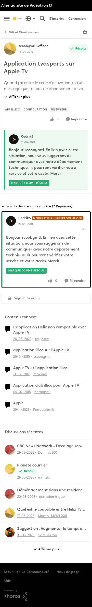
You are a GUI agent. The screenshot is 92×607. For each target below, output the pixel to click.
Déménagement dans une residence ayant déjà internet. (51, 490)
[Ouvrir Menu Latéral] (6, 18)
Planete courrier (32, 465)
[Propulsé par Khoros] (46, 595)
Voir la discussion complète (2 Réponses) (39, 206)
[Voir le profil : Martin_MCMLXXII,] (10, 513)
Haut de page (68, 572)
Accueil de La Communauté (26, 572)
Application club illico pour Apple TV (46, 385)
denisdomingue (52, 496)
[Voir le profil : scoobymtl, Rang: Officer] (10, 48)
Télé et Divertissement (24, 32)
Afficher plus (19, 96)
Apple (18, 403)
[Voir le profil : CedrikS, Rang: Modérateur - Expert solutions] (11, 221)
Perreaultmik (43, 409)
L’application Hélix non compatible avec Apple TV (50, 330)
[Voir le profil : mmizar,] (10, 469)
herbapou (42, 392)
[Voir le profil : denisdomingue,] (10, 494)
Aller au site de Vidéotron (24, 5)
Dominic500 (47, 452)
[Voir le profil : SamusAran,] (10, 532)
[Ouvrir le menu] (84, 32)
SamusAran (47, 535)
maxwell (40, 374)
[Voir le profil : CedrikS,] (14, 139)
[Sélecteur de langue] (30, 18)
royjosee (42, 339)
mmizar (44, 477)
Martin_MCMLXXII (52, 516)
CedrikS (27, 136)
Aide (7, 580)
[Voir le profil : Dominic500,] (10, 450)
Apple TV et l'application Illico (40, 367)
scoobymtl (27, 46)
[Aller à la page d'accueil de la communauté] (18, 18)
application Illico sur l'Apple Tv (41, 350)
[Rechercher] (42, 18)
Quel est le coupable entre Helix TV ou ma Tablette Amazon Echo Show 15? (49, 509)
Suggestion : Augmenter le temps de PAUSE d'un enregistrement (51, 528)
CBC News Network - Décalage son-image (50, 446)
